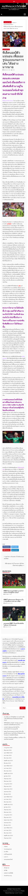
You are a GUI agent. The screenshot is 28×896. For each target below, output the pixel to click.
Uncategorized (8, 849)
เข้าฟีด (5, 870)
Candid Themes (18, 893)
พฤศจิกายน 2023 (8, 760)
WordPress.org (8, 875)
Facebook (7, 547)
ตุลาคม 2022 (7, 776)
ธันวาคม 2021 (7, 802)
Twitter (15, 547)
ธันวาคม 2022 (7, 771)
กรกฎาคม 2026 (8, 747)
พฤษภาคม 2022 (8, 789)
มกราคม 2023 (7, 768)
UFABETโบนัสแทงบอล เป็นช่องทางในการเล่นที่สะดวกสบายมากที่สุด (13, 600)
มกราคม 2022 (7, 799)
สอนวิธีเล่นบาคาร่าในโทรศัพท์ (14, 6)
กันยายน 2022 (7, 778)
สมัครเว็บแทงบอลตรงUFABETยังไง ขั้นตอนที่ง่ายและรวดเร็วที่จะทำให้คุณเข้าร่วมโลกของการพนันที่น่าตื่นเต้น (14, 733)
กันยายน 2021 (7, 809)
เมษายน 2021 (7, 822)
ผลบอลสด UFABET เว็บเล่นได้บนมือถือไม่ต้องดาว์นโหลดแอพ (14, 624)
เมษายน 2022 (7, 791)
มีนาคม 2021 (7, 825)
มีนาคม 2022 (7, 794)
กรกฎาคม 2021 (8, 815)
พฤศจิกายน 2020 (8, 835)
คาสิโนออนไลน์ (8, 854)
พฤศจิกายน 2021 (8, 804)
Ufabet (6, 846)
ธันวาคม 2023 (7, 758)
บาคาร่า (6, 857)
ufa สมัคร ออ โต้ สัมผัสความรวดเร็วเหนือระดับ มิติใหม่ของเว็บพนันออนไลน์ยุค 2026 (14, 718)
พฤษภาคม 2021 (8, 820)
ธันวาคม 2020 (7, 833)
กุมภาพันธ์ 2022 (8, 796)
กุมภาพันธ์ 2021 (8, 827)
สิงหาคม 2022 (7, 781)
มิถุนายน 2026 (7, 750)
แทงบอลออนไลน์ (6, 49)
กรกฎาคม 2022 (8, 784)
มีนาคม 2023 (7, 763)
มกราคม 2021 (7, 830)
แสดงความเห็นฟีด (8, 873)
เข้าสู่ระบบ (6, 868)
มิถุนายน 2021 (7, 817)
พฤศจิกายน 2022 (8, 773)
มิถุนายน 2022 (7, 786)
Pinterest (7, 550)
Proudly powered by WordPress (11, 891)
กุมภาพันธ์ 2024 (8, 752)
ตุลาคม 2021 (7, 807)
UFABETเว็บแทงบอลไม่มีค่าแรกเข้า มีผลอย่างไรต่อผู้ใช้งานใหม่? (13, 591)
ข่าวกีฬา (6, 851)
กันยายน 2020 (7, 838)
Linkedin (15, 550)
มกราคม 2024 (7, 755)
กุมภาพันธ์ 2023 (8, 765)
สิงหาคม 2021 (7, 812)
